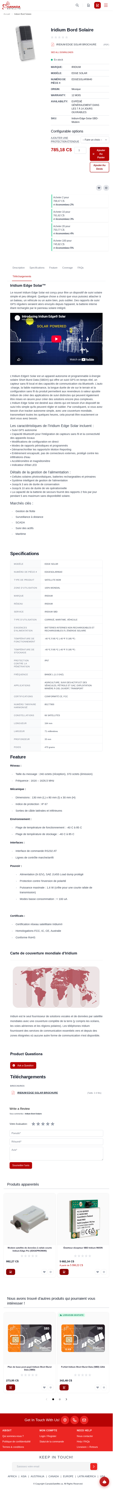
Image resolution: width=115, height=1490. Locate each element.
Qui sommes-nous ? (13, 1436)
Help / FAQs (83, 1441)
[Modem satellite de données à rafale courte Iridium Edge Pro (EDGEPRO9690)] (30, 1219)
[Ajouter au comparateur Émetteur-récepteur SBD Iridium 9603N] (104, 1272)
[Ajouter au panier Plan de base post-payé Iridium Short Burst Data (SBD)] (10, 1387)
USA (102, 1476)
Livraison (82, 1447)
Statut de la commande (52, 1441)
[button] (60, 37)
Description (19, 267)
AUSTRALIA (37, 1476)
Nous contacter (85, 1436)
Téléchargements (22, 276)
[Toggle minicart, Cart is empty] (97, 5)
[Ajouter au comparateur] (106, 188)
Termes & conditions (13, 1447)
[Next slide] (66, 1399)
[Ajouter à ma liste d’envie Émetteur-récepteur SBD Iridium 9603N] (97, 1272)
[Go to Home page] (11, 5)
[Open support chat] (104, 1481)
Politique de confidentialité (16, 1441)
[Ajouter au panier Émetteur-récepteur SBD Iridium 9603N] (64, 1272)
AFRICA (12, 1476)
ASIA (24, 1476)
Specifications (36, 267)
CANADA (54, 1476)
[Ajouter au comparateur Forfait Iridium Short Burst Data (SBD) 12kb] (104, 1387)
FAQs (81, 267)
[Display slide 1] (53, 1399)
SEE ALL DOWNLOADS (62, 52)
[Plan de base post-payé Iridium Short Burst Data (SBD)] (30, 1338)
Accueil (7, 14)
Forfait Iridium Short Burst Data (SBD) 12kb (83, 1367)
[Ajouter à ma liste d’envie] (99, 188)
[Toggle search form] (77, 5)
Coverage (67, 267)
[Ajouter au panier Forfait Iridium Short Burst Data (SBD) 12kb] (64, 1387)
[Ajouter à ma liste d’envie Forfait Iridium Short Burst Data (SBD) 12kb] (97, 1387)
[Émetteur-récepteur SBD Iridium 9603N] (83, 1219)
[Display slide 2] (59, 1399)
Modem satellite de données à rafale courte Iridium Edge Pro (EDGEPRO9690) (30, 1249)
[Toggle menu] (106, 5)
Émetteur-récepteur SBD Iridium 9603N (83, 1248)
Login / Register (48, 1436)
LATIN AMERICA (87, 1476)
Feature (53, 267)
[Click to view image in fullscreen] (26, 43)
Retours (93, 1447)
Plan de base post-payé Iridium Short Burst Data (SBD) (30, 1368)
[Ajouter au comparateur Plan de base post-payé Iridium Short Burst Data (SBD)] (50, 1387)
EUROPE (68, 1476)
